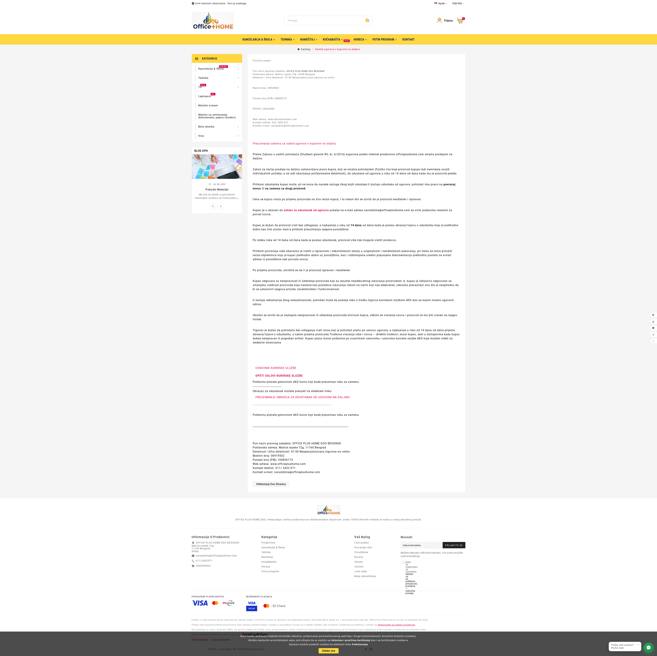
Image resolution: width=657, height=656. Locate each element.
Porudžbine (361, 552)
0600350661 (203, 565)
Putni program (270, 571)
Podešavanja (360, 644)
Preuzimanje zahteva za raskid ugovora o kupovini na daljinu (294, 143)
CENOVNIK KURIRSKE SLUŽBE (275, 368)
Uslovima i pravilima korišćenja (350, 640)
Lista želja (360, 571)
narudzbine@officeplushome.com (216, 555)
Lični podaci (361, 542)
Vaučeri (359, 566)
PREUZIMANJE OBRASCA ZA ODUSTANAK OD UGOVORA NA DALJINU (302, 397)
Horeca (265, 566)
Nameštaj (267, 557)
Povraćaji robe (363, 547)
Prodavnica (268, 542)
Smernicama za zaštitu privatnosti (396, 625)
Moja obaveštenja (365, 576)
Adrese (358, 561)
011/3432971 (204, 560)
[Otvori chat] (649, 648)
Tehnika (266, 552)
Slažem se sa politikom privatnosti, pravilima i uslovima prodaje (411, 584)
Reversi (358, 557)
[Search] (367, 20)
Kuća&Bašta (268, 561)
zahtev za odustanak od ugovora (306, 210)
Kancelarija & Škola (273, 547)
